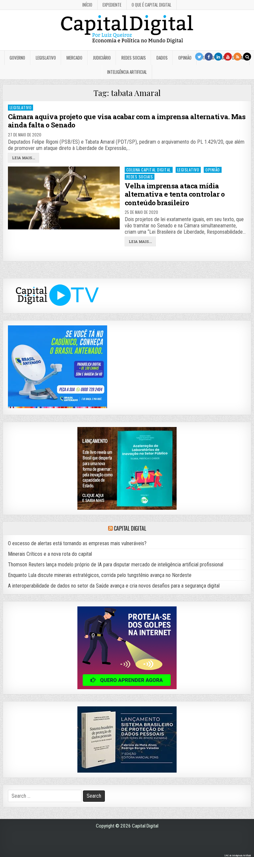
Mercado (74, 57)
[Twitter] (199, 57)
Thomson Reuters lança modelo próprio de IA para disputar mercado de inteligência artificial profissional (115, 564)
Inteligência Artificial (127, 72)
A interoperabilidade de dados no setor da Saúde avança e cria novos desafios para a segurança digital (114, 586)
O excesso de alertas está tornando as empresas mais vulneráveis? (77, 543)
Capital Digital (130, 528)
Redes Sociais (133, 57)
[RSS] (237, 57)
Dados (162, 57)
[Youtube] (228, 57)
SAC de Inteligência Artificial (237, 855)
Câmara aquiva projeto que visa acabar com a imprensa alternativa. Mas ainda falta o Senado (127, 120)
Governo (17, 57)
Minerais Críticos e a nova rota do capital (50, 554)
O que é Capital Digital (151, 4)
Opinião (184, 57)
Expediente (112, 4)
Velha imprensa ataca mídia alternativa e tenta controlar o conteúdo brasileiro (175, 194)
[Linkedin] (218, 57)
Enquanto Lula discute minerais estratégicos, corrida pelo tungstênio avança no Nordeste (99, 575)
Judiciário (102, 57)
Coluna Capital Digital (148, 169)
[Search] (247, 57)
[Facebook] (209, 57)
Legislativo (46, 57)
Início (87, 4)
